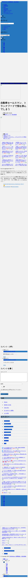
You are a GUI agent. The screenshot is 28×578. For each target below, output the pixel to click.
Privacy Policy (7, 548)
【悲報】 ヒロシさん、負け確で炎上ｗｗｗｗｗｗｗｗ (21, 152)
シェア (8, 560)
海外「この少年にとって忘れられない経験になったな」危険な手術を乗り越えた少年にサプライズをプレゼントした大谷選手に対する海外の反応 (14, 482)
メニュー (7, 574)
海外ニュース (6, 11)
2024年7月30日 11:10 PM (9, 359)
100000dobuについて (9, 550)
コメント (4, 371)
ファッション (6, 26)
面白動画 (5, 8)
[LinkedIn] (6, 571)
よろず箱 (6, 413)
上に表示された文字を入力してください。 (11, 389)
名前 (2, 383)
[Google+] (6, 566)
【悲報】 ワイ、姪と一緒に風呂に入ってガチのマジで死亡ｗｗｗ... (21, 156)
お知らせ (5, 492)
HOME (5, 4)
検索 (2, 36)
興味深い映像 (7, 435)
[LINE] (6, 570)
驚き (4, 7)
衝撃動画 (5, 5)
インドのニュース (8, 13)
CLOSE (3, 17)
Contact (6, 553)
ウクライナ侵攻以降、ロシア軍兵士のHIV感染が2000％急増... (7, 165)
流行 (4, 29)
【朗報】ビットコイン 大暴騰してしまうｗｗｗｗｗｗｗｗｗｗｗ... (7, 147)
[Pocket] (6, 569)
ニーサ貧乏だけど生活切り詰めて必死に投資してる (7, 156)
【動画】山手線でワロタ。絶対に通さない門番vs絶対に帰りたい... (7, 143)
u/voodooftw (7, 186)
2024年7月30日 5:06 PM (9, 351)
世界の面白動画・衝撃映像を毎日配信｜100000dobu (14, 83)
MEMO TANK (7, 404)
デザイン (5, 27)
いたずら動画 (7, 423)
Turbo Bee (6, 407)
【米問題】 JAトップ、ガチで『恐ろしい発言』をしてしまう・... (21, 143)
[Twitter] (6, 565)
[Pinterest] (6, 573)
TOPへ (6, 576)
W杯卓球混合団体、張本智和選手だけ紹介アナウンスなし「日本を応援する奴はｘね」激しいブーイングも (14, 535)
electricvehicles (15, 186)
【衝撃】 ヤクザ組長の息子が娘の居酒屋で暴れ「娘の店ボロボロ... (21, 147)
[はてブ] (6, 567)
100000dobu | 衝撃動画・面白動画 (17, 556)
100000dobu (7, 421)
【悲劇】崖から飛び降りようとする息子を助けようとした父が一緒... (7, 161)
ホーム (6, 559)
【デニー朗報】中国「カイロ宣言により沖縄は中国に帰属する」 (21, 165)
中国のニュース (7, 10)
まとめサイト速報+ (9, 410)
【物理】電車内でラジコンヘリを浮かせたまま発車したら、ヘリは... (21, 161)
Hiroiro (5, 402)
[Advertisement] (14, 68)
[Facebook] (6, 563)
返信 (4, 356)
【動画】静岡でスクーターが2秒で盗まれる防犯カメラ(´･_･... (7, 152)
